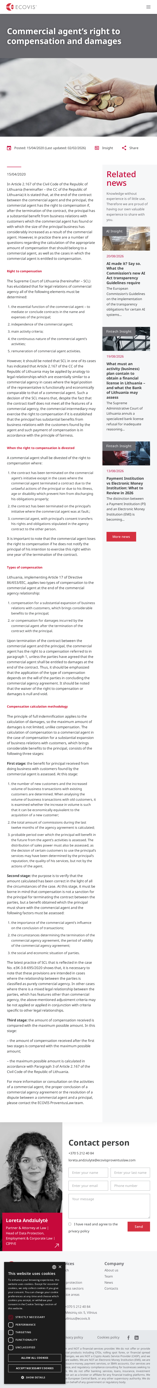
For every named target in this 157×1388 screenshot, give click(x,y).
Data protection (70, 1282)
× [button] (59, 1267)
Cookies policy (108, 1337)
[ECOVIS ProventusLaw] (21, 7)
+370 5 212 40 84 (81, 1153)
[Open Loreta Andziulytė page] (32, 1232)
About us (111, 1270)
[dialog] (34, 1323)
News (108, 1282)
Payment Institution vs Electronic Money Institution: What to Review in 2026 (125, 485)
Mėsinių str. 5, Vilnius (81, 1312)
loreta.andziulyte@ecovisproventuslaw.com (102, 1160)
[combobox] (54, 1267)
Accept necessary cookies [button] (35, 1368)
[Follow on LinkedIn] (137, 1338)
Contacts (111, 1288)
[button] (148, 7)
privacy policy (78, 1231)
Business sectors (71, 1288)
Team (108, 1276)
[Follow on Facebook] (129, 1338)
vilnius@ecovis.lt (77, 1318)
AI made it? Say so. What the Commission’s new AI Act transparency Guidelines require (126, 273)
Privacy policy (72, 1337)
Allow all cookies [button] (34, 1358)
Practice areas (69, 1294)
